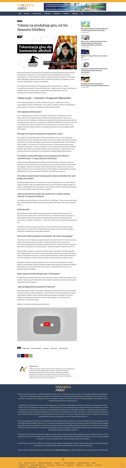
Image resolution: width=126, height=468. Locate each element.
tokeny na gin (53, 348)
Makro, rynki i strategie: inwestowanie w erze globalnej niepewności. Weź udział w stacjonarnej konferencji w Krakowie (94, 43)
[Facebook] (19, 355)
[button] (82, 14)
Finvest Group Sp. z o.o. (63, 450)
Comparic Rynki (25, 348)
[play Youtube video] (47, 324)
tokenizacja (46, 348)
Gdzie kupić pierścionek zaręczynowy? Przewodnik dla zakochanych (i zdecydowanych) (95, 84)
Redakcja (20, 21)
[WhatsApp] (30, 355)
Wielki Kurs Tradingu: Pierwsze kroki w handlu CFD (94, 56)
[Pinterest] (27, 355)
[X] (23, 355)
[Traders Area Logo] (27, 7)
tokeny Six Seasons (63, 348)
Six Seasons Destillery (36, 348)
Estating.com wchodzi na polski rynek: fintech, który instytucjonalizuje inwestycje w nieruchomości (94, 70)
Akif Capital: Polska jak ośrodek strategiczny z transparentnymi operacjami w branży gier (94, 29)
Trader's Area (33, 366)
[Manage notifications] (122, 465)
